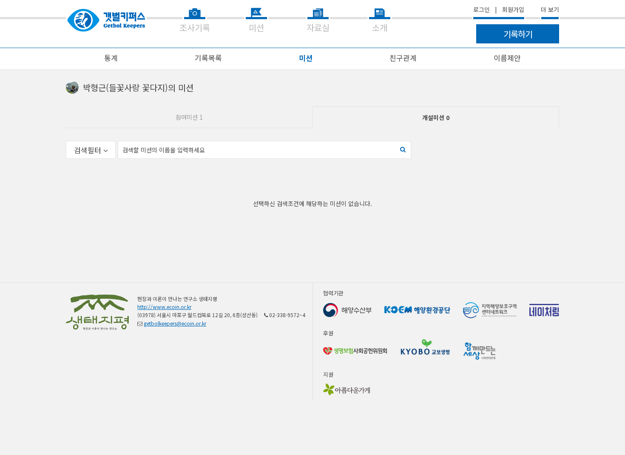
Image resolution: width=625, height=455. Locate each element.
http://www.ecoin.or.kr (164, 306)
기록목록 (208, 57)
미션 (305, 57)
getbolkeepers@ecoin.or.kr (175, 323)
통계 (111, 57)
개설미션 (435, 117)
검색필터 (88, 150)
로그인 (481, 9)
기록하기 (517, 34)
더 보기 (550, 9)
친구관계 (403, 57)
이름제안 (507, 57)
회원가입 (513, 9)
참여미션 (189, 117)
